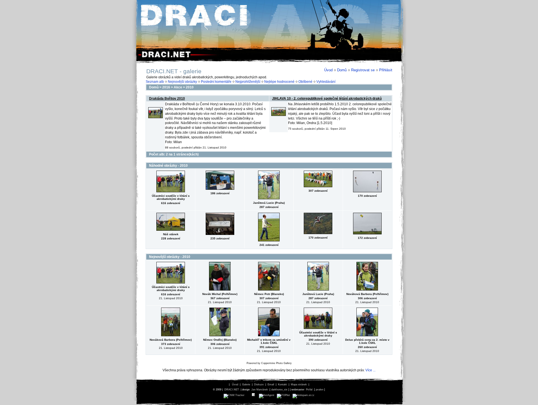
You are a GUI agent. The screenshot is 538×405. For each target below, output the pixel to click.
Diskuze (259, 384)
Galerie (246, 384)
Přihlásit (385, 70)
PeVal (309, 389)
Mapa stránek (299, 384)
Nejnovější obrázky (182, 82)
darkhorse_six (279, 389)
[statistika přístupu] (234, 395)
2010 (190, 87)
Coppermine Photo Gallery (276, 363)
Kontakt (282, 384)
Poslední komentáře (216, 82)
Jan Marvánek (259, 389)
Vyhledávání (325, 82)
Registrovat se (363, 70)
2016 (166, 87)
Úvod (328, 70)
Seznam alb (155, 82)
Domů (342, 70)
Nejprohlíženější (247, 82)
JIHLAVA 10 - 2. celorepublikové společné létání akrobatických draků (327, 98)
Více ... (370, 370)
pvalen (319, 389)
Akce (178, 87)
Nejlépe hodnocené (279, 82)
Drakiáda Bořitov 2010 (167, 98)
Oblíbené (305, 82)
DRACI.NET (231, 389)
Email (271, 384)
